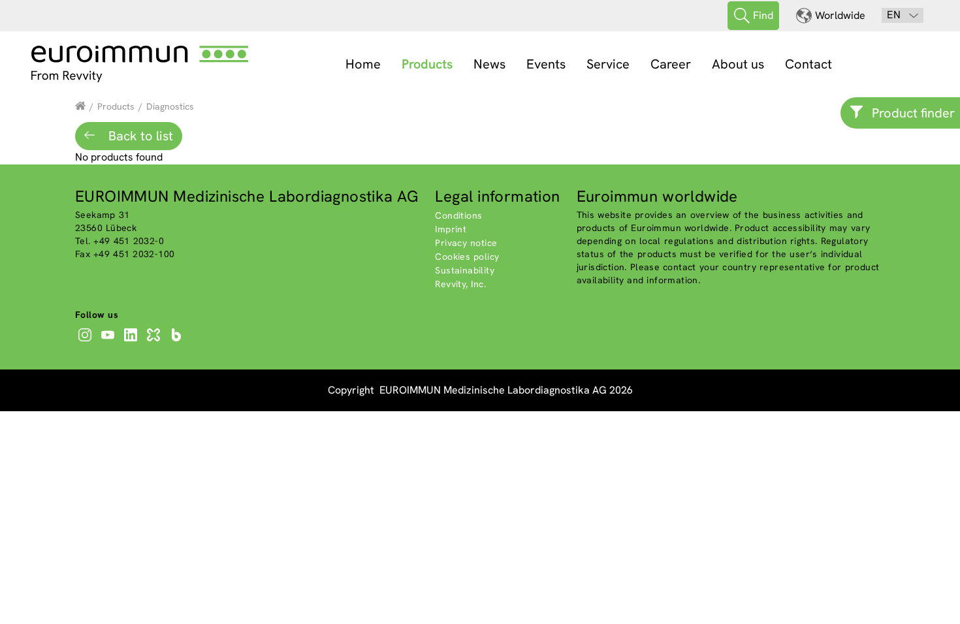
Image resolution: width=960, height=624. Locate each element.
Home (363, 63)
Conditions (458, 215)
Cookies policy (467, 256)
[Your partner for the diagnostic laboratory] (80, 106)
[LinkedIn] (132, 341)
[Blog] (178, 341)
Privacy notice (466, 243)
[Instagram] (86, 341)
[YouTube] (109, 341)
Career (670, 63)
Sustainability (464, 270)
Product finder (913, 112)
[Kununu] (155, 341)
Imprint (450, 229)
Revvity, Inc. (460, 284)
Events (546, 63)
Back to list (139, 135)
